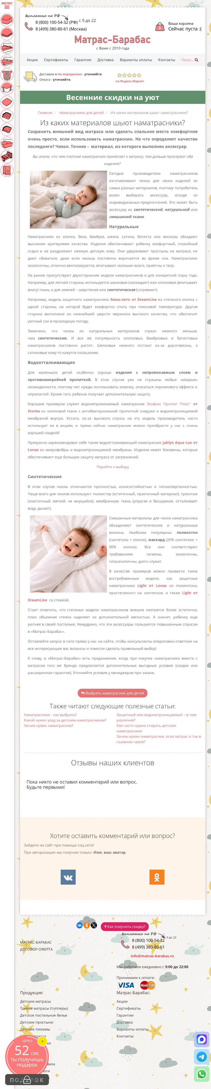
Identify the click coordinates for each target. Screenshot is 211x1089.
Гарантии (82, 59)
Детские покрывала (37, 1063)
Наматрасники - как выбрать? (50, 714)
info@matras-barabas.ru (152, 955)
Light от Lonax (153, 585)
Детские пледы (33, 1056)
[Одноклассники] (87, 925)
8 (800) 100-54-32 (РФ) (57, 22)
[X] (94, 925)
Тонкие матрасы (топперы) (44, 1008)
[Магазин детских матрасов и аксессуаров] (113, 39)
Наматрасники (33, 1036)
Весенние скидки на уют (112, 97)
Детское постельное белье (43, 1015)
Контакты (166, 59)
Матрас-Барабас (36, 942)
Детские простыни (36, 1022)
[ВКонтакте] (79, 925)
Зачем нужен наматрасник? (48, 725)
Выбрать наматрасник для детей (114, 693)
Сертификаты (56, 59)
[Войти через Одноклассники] (157, 877)
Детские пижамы (35, 1029)
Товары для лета (35, 1077)
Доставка (106, 59)
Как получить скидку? (125, 926)
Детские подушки (35, 1043)
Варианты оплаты (136, 59)
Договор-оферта (36, 949)
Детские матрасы (35, 1001)
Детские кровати (35, 1070)
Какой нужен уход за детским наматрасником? (65, 720)
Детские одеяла (34, 1050)
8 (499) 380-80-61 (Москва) (61, 29)
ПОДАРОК (27, 1080)
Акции (32, 59)
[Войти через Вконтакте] (68, 877)
